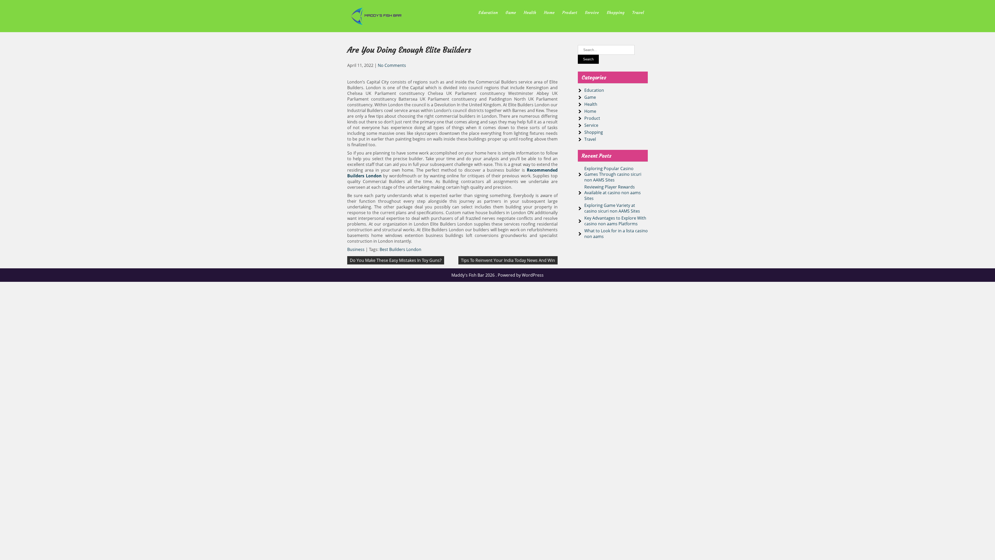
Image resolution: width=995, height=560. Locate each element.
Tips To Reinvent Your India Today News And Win (508, 260)
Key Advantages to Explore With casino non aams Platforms (615, 221)
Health (530, 12)
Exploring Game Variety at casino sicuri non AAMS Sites (612, 208)
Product (569, 12)
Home (549, 12)
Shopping (615, 12)
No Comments (392, 65)
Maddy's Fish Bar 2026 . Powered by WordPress (497, 275)
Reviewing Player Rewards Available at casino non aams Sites (612, 192)
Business (356, 249)
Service (592, 12)
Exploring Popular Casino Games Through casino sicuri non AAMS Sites (612, 174)
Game (511, 12)
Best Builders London (400, 249)
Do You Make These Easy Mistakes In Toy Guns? (396, 260)
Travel (638, 12)
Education (488, 12)
